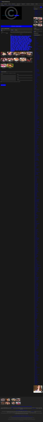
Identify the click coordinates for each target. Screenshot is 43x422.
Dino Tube (36, 87)
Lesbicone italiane (36, 174)
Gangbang (36, 140)
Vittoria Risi (36, 383)
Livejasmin (36, 178)
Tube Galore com (36, 334)
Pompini (35, 220)
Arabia (35, 50)
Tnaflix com (36, 329)
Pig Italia (36, 218)
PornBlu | (29, 416)
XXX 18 (35, 365)
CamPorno (36, 68)
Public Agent (36, 259)
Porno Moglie (36, 241)
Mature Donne (36, 189)
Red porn (36, 272)
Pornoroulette (36, 252)
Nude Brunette (36, 210)
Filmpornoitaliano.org (5, 1)
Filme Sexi (36, 131)
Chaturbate (36, 77)
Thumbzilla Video (36, 328)
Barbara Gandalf (36, 377)
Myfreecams (36, 206)
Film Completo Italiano (37, 118)
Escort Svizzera (36, 105)
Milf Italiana (36, 195)
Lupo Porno (36, 180)
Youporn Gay (36, 372)
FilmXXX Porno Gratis (37, 132)
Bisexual (36, 63)
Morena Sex (36, 203)
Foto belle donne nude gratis (38, 134)
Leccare (35, 171)
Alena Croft (36, 376)
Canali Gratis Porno (37, 69)
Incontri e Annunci (36, 157)
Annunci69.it (36, 49)
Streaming (36, 320)
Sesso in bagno (36, 288)
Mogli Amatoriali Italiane (37, 199)
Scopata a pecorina (37, 279)
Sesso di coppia (36, 286)
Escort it (35, 103)
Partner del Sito (36, 36)
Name (18, 74)
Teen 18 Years (36, 325)
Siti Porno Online (36, 311)
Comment (2, 74)
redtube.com (36, 273)
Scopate (35, 280)
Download (36, 98)
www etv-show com (37, 356)
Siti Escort (36, 309)
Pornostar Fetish (36, 253)
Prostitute (36, 257)
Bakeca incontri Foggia (37, 57)
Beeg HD (36, 62)
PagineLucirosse (36, 215)
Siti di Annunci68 (36, 308)
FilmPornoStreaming (21, 416)
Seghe (35, 281)
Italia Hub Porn (36, 162)
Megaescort (36, 192)
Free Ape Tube (36, 138)
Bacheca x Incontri (37, 52)
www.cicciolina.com (37, 384)
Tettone (35, 327)
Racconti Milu (36, 266)
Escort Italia (36, 104)
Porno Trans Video (37, 244)
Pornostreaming (31, 416)
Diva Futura (36, 89)
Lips (35, 175)
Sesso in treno (36, 295)
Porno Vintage (36, 245)
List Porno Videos (36, 176)
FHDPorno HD (36, 113)
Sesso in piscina (36, 293)
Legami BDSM (36, 173)
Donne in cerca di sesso (37, 92)
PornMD (35, 227)
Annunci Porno (36, 47)
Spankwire (36, 316)
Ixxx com (36, 167)
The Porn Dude (2, 5)
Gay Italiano (36, 141)
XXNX (35, 364)
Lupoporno (36, 181)
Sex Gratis (36, 301)
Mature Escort (36, 190)
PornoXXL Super (36, 255)
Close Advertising (16, 15)
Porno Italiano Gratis (37, 238)
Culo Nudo (36, 85)
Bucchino (36, 66)
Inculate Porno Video (37, 160)
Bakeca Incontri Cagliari (37, 55)
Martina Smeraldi (36, 379)
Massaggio (36, 187)
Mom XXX (36, 202)
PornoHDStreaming (18, 416)
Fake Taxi (36, 110)
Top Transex (36, 330)
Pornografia (36, 248)
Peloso (35, 216)
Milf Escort (36, 194)
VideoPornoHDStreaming (26, 416)
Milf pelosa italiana (37, 196)
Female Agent (36, 111)
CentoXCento (36, 73)
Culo (35, 84)
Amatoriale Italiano (37, 42)
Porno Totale (36, 243)
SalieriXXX (36, 276)
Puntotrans (36, 262)
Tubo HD (36, 335)
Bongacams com (36, 64)
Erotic (35, 101)
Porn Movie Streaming (37, 223)
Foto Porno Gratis (36, 136)
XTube (35, 362)
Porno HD (36, 234)
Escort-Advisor (36, 106)
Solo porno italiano (37, 313)
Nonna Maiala (36, 209)
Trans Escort (36, 332)
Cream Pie (36, 83)
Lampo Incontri (36, 169)
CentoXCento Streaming (37, 75)
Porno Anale (36, 230)
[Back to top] (41, 420)
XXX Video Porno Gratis (37, 367)
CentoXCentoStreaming (14, 416)
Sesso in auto (36, 287)
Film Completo (36, 117)
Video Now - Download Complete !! (17, 26)
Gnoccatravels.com (37, 145)
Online (35, 213)
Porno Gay (36, 232)
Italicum (35, 166)
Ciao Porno (36, 78)
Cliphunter (36, 80)
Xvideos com (36, 363)
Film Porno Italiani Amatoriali (38, 127)
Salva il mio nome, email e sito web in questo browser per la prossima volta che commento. (10, 81)
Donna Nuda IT (36, 90)
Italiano (35, 164)
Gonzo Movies (36, 146)
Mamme (35, 182)
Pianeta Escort (36, 217)
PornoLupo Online (36, 251)
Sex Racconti (36, 302)
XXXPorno (36, 370)
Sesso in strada (36, 294)
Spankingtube (36, 315)
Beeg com (36, 61)
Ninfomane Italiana (37, 208)
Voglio (35, 350)
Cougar (35, 82)
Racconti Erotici (36, 264)
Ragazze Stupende (37, 269)
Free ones (36, 139)
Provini (35, 258)
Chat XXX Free (36, 76)
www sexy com (36, 357)
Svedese (36, 323)
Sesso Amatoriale (36, 283)
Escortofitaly (36, 108)
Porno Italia (36, 236)
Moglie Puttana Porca (37, 201)
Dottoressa (36, 97)
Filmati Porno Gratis (37, 129)
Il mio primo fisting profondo (37, 154)
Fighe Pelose (36, 115)
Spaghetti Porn (36, 314)
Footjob (35, 133)
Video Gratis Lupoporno (37, 341)
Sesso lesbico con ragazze (37, 297)
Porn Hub (36, 222)
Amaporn (36, 41)
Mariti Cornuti (36, 185)
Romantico (36, 274)
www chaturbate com (37, 355)
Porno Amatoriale (36, 229)
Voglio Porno (36, 351)
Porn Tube (36, 225)
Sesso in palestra (36, 292)
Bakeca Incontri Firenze (37, 56)
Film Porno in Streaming (37, 125)
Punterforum (36, 260)
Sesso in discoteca (37, 290)
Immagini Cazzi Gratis (37, 155)
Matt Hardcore (36, 188)
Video (35, 339)
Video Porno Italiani (37, 343)
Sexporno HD (36, 304)
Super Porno (36, 322)
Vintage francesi (36, 348)
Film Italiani (36, 119)
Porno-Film (36, 246)
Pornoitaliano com (36, 250)
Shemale (36, 306)
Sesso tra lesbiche (37, 300)
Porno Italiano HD (36, 239)
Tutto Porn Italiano (36, 336)
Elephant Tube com (37, 99)
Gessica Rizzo (36, 378)
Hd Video (36, 150)
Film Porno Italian (36, 126)
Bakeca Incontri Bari (37, 54)
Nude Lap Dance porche (37, 211)
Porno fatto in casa (37, 231)
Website (18, 79)
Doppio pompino (36, 96)
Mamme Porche (36, 183)
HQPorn (35, 152)
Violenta (35, 349)
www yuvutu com (36, 360)
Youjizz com (36, 371)
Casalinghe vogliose (37, 71)
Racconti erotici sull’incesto (37, 265)
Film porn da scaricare (37, 122)
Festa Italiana (36, 112)
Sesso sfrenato (36, 299)
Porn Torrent (36, 224)
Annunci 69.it (36, 45)
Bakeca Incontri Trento (37, 59)
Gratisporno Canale (37, 148)
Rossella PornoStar (37, 381)
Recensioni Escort (36, 271)
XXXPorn (36, 369)
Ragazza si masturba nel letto (38, 267)
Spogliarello (36, 318)
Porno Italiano (36, 237)
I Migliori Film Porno (37, 153)
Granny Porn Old (36, 147)
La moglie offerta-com (37, 168)
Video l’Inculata (36, 342)
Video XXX (36, 346)
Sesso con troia (36, 285)
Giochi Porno (36, 143)
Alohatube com (36, 40)
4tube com (36, 38)
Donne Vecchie (36, 94)
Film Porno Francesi (37, 124)
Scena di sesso (36, 278)
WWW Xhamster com (37, 358)
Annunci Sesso (36, 48)
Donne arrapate (36, 91)
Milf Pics (35, 197)
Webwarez (36, 353)
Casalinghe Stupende (37, 70)
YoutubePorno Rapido (37, 374)
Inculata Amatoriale (37, 159)
